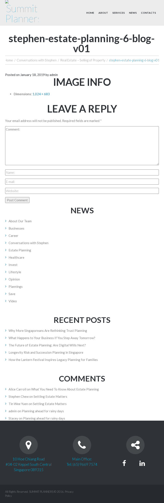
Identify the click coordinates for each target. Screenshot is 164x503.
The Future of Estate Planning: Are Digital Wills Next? (47, 345)
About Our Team (20, 221)
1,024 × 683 (41, 94)
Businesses (16, 228)
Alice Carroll (17, 389)
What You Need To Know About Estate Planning (65, 389)
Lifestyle (15, 272)
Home (90, 12)
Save (12, 294)
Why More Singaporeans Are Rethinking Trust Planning (48, 330)
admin (54, 75)
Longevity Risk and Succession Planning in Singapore (46, 352)
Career (13, 235)
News (133, 12)
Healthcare (16, 257)
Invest (13, 265)
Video (13, 301)
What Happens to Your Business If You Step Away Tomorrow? (52, 338)
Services (118, 12)
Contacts (148, 12)
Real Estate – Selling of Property (82, 60)
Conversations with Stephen (37, 60)
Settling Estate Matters (50, 396)
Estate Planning (20, 250)
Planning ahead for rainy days (43, 411)
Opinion (14, 279)
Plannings (16, 286)
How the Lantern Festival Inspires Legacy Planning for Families (53, 360)
